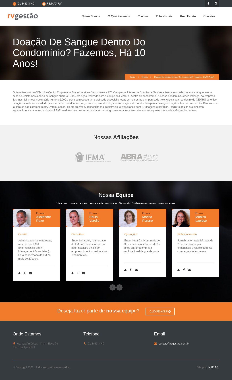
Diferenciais (164, 16)
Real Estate (188, 16)
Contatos (209, 16)
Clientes (143, 16)
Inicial (132, 77)
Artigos (145, 77)
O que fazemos (119, 16)
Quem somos (91, 16)
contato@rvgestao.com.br (174, 343)
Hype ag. (213, 367)
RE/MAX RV (54, 3)
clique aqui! (159, 311)
